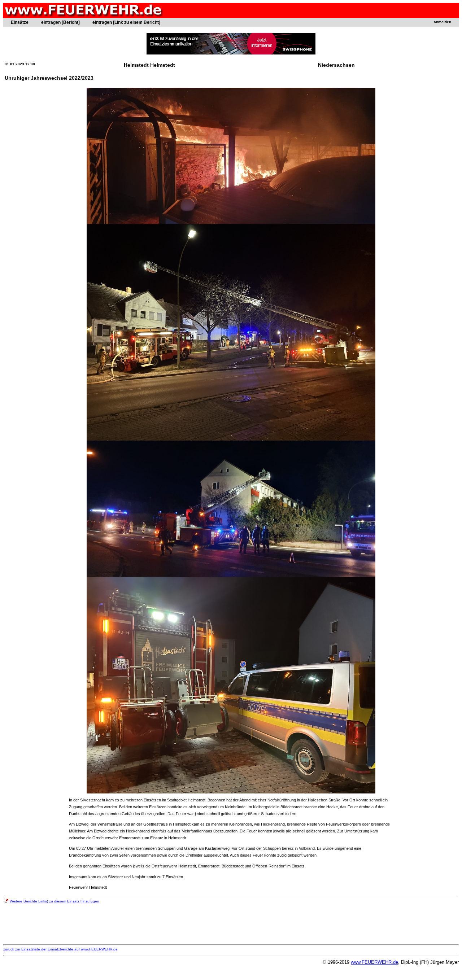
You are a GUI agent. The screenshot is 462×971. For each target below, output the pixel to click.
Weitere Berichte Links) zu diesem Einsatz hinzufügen (54, 901)
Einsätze (20, 22)
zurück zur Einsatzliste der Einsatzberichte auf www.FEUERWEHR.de (60, 949)
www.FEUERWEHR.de (374, 962)
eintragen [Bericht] (60, 22)
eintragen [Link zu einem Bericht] (126, 22)
